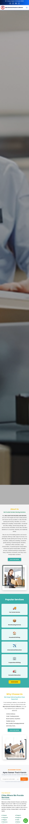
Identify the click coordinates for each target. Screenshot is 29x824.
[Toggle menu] (26, 7)
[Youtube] (16, 3)
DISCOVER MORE (14, 559)
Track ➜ (24, 779)
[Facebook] (10, 3)
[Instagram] (13, 3)
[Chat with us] (25, 820)
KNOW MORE (14, 682)
